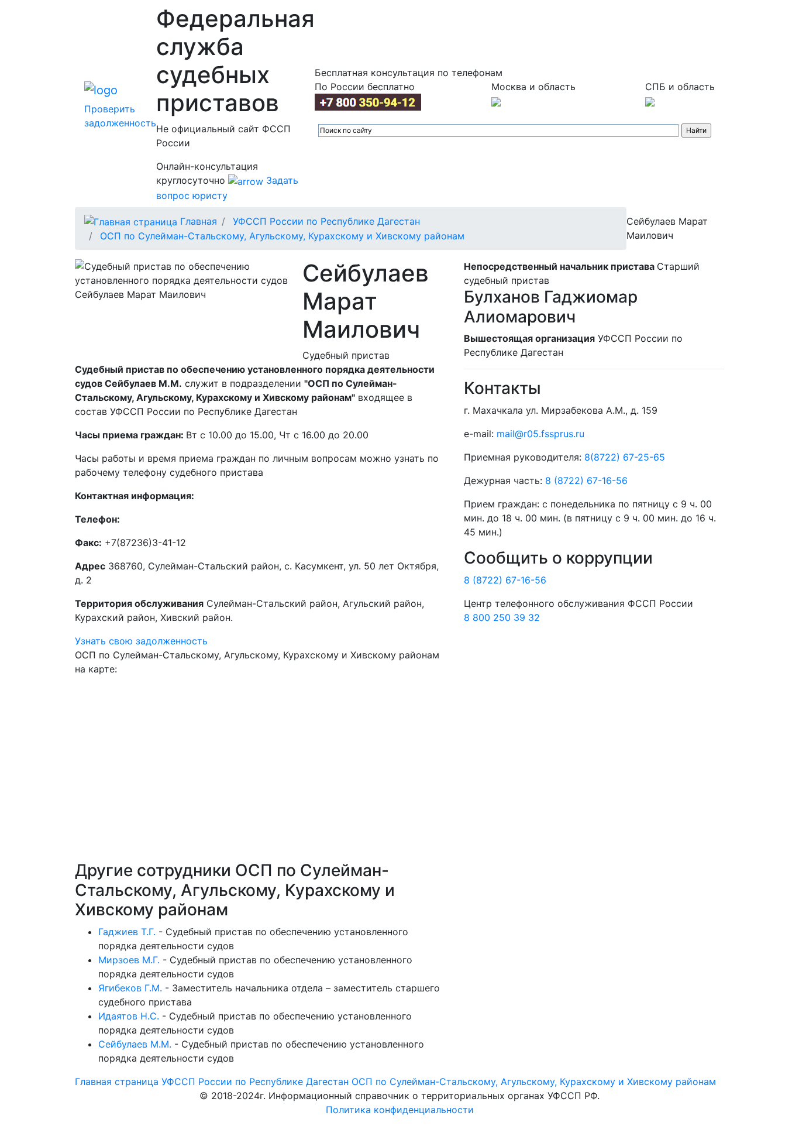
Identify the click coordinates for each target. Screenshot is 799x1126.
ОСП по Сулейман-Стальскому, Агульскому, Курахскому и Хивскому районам (282, 236)
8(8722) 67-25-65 (624, 457)
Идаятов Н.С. (128, 1016)
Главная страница (117, 1081)
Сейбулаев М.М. (134, 1044)
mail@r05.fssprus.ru (540, 434)
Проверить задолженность (120, 116)
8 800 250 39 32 (502, 617)
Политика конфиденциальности (400, 1109)
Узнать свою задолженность (141, 641)
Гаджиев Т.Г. (127, 932)
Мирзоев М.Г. (129, 960)
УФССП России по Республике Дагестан (326, 221)
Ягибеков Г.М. (130, 988)
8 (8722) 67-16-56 (586, 480)
